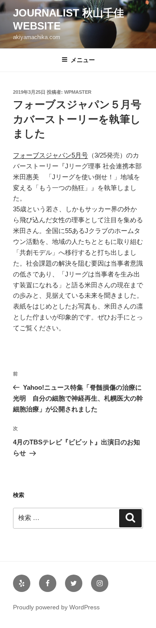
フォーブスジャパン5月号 (50, 155)
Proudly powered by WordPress (56, 607)
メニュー (83, 59)
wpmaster (77, 92)
